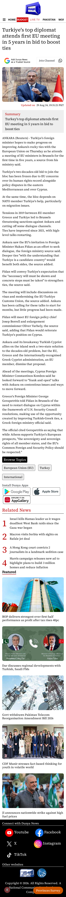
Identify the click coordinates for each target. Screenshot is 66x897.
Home (12, 19)
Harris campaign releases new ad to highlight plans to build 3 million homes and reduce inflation (34, 562)
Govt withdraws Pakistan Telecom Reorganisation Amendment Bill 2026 (27, 716)
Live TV (35, 19)
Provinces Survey (48, 890)
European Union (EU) (19, 468)
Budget (22, 19)
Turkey (45, 468)
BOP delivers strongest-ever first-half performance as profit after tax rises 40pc (30, 618)
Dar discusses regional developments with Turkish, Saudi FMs (31, 667)
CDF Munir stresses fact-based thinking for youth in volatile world (32, 765)
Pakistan (49, 19)
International (13, 477)
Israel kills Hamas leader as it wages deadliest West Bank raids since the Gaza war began (35, 523)
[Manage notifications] (7, 890)
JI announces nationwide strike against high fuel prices (32, 814)
